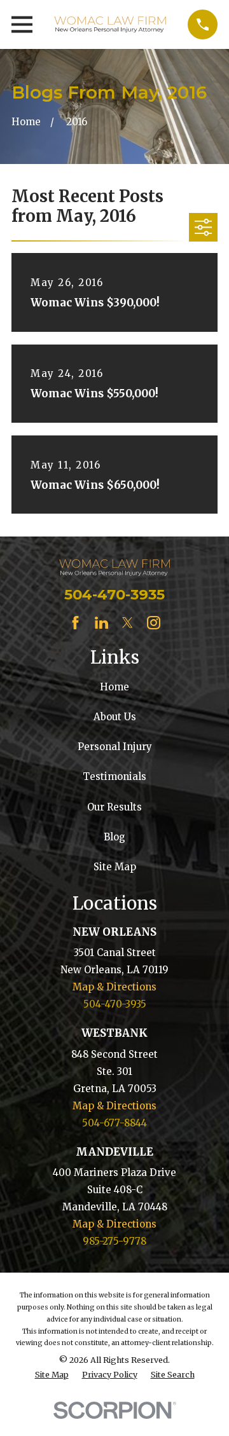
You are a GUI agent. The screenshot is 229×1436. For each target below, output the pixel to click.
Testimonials (114, 776)
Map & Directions (114, 987)
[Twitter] (127, 622)
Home (114, 687)
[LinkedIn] (101, 622)
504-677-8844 (114, 1123)
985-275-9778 (114, 1241)
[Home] (110, 25)
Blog (114, 837)
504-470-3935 (114, 594)
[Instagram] (153, 622)
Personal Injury (115, 747)
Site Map (115, 867)
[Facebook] (75, 622)
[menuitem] (52, 1375)
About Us (115, 717)
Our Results (114, 807)
